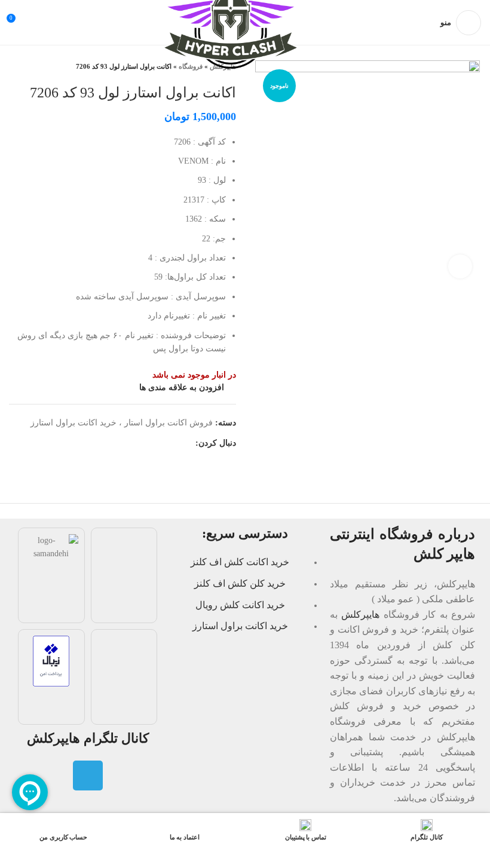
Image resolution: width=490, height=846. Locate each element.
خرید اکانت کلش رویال (240, 605)
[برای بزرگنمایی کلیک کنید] (460, 266)
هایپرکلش (360, 614)
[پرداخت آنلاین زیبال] (51, 659)
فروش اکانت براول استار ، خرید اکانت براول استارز (121, 422)
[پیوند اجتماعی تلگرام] (185, 444)
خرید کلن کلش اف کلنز (240, 583)
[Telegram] (88, 775)
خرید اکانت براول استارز (240, 626)
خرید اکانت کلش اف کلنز (240, 562)
